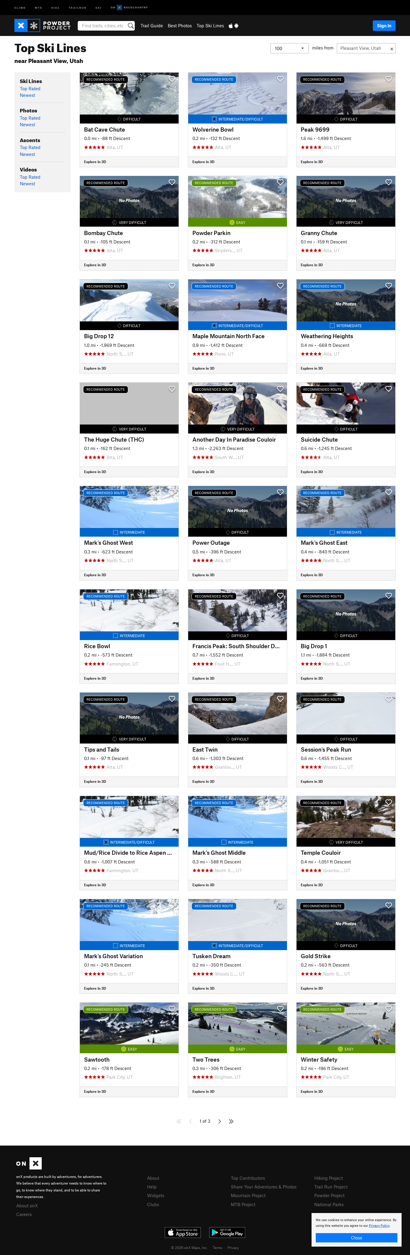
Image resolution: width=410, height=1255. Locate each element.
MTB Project (243, 1204)
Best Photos (180, 25)
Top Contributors (248, 1178)
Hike (55, 7)
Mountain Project (248, 1195)
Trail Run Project (331, 1186)
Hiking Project (328, 1178)
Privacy (233, 1247)
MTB (38, 7)
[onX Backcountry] (129, 7)
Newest (27, 95)
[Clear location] (391, 48)
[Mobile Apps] (233, 25)
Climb (20, 7)
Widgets (155, 1195)
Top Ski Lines (210, 25)
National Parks (329, 1204)
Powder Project (329, 1195)
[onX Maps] (29, 1167)
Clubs (153, 1204)
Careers (24, 1214)
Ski (98, 7)
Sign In (384, 25)
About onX (27, 1205)
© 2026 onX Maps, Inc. (189, 1247)
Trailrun (77, 7)
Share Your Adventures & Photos (264, 1186)
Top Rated (30, 88)
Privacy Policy (379, 1226)
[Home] (45, 25)
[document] (356, 1229)
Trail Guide (151, 25)
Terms (217, 1247)
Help (152, 1186)
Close (356, 1237)
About (153, 1178)
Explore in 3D (95, 161)
